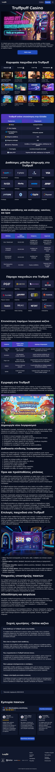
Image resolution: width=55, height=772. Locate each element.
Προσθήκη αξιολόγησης (45, 708)
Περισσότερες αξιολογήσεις (27, 738)
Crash (33, 67)
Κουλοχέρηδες (46, 67)
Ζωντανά (19, 67)
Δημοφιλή (6, 67)
